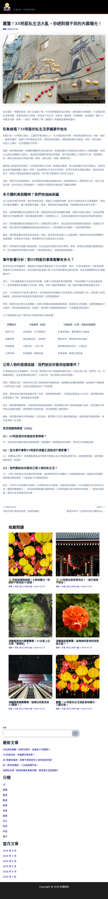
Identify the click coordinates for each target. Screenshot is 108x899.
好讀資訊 (23, 5)
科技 (5, 831)
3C (4, 784)
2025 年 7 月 (9, 856)
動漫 (5, 800)
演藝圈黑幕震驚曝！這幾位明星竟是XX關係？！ (29, 703)
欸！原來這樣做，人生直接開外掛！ (21, 765)
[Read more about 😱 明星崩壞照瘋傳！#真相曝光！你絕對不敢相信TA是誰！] (30, 554)
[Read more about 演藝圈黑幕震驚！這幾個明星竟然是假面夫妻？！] (77, 615)
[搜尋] (75, 733)
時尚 (5, 826)
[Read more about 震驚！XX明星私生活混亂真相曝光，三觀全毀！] (77, 676)
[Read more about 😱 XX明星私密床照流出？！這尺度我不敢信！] (77, 554)
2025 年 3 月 (9, 876)
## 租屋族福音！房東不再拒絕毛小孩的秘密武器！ (28, 759)
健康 (5, 789)
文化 (5, 821)
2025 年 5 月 (9, 866)
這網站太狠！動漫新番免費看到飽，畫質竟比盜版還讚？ (31, 770)
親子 (5, 836)
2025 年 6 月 (9, 861)
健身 (5, 795)
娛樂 (4, 29)
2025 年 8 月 (9, 850)
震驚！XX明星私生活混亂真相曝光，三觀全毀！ (76, 703)
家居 (5, 810)
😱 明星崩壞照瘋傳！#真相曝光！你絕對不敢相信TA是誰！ (29, 581)
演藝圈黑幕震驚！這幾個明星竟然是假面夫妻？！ (77, 642)
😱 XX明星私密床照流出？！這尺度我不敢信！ (77, 581)
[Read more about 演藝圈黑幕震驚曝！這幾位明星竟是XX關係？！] (30, 676)
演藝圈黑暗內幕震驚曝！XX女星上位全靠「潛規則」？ (29, 642)
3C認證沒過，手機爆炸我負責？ (19, 754)
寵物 (5, 815)
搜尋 (4, 727)
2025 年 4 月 (9, 871)
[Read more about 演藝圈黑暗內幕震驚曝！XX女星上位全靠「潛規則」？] (30, 615)
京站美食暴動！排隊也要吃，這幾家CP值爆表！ (27, 749)
